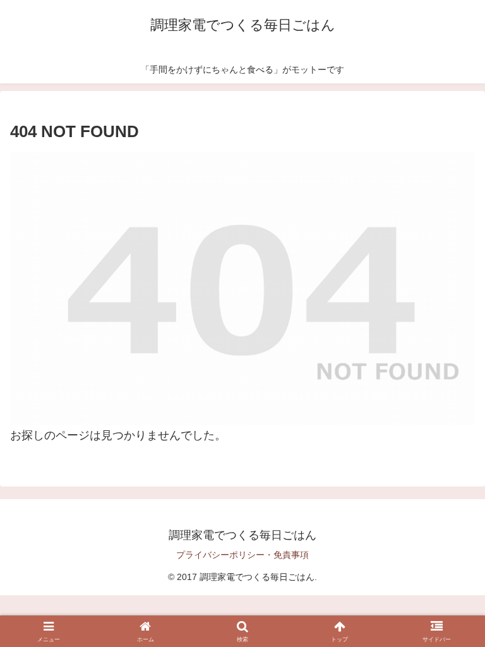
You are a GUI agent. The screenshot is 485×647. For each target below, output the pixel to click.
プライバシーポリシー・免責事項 (242, 555)
